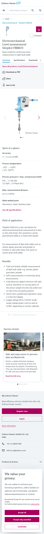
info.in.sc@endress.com (16, 450)
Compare (38, 35)
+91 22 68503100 (14, 444)
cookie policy (35, 504)
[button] (22, 411)
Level (7, 19)
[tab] (7, 60)
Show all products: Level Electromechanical (19, 66)
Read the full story (13, 376)
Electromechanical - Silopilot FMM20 (17, 23)
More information (9, 426)
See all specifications (11, 210)
